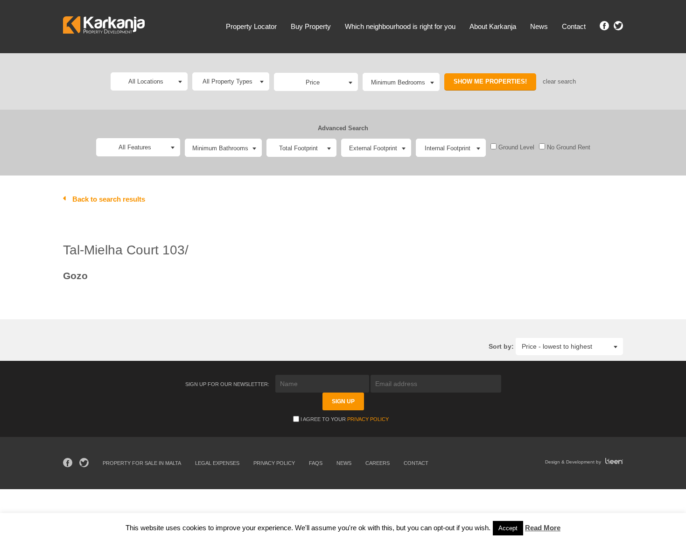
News (539, 26)
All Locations (145, 81)
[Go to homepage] (104, 26)
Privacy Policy (368, 419)
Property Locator (251, 26)
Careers (377, 463)
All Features (135, 147)
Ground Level (515, 147)
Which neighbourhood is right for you (400, 26)
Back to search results (108, 199)
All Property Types (227, 81)
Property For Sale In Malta (142, 463)
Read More (542, 528)
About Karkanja (492, 26)
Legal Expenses (217, 463)
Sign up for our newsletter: (228, 384)
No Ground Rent (567, 147)
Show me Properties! (490, 81)
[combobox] (316, 82)
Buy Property (311, 26)
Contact (574, 26)
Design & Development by (573, 461)
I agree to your (345, 419)
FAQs (315, 463)
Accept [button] (508, 528)
